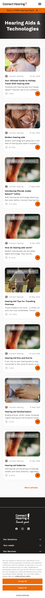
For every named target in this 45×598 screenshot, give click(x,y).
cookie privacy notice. (23, 576)
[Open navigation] (39, 3)
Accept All (22, 581)
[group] (37, 93)
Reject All (22, 588)
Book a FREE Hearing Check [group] (20, 10)
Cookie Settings (22, 595)
